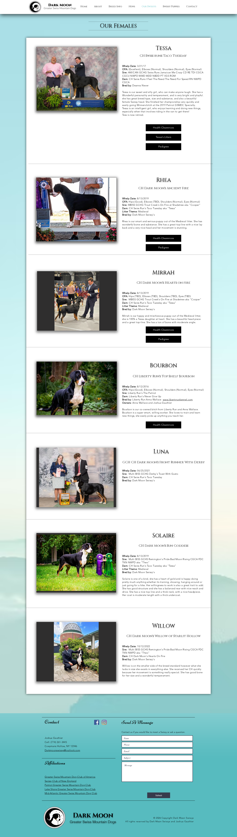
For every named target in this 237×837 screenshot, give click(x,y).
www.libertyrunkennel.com (178, 399)
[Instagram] (104, 722)
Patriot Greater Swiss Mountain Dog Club (68, 785)
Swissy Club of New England (60, 781)
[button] (77, 301)
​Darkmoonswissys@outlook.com (62, 750)
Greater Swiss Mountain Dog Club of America (70, 776)
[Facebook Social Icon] (96, 722)
